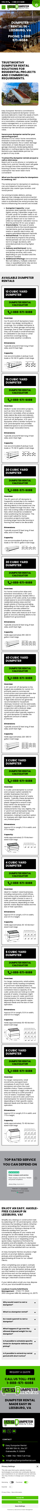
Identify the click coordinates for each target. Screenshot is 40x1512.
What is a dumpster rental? (15, 1312)
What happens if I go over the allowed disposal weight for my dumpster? (17, 1331)
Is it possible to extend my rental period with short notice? (17, 1354)
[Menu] (4, 7)
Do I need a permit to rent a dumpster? (15, 1320)
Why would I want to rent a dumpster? (15, 1303)
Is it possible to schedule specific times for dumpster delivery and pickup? (18, 1343)
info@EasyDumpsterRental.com (21, 1460)
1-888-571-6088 (21, 312)
